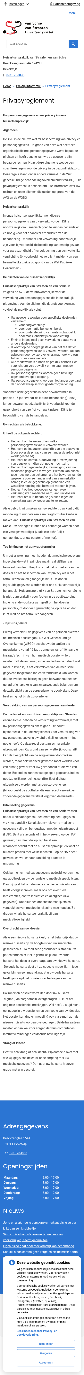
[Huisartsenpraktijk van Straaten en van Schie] (32, 28)
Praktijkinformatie (28, 86)
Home (7, 86)
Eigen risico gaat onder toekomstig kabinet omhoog (38, 1246)
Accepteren (46, 1362)
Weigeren (46, 1353)
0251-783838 (18, 1153)
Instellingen (45, 1343)
